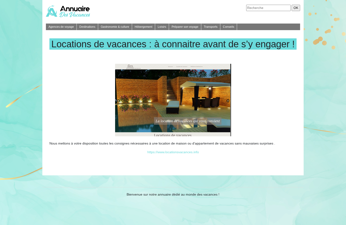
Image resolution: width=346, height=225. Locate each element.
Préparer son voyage (185, 26)
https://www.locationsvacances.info (173, 152)
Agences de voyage (61, 26)
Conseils (228, 26)
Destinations (87, 26)
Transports (210, 26)
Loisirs (162, 26)
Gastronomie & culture (115, 26)
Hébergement (143, 26)
